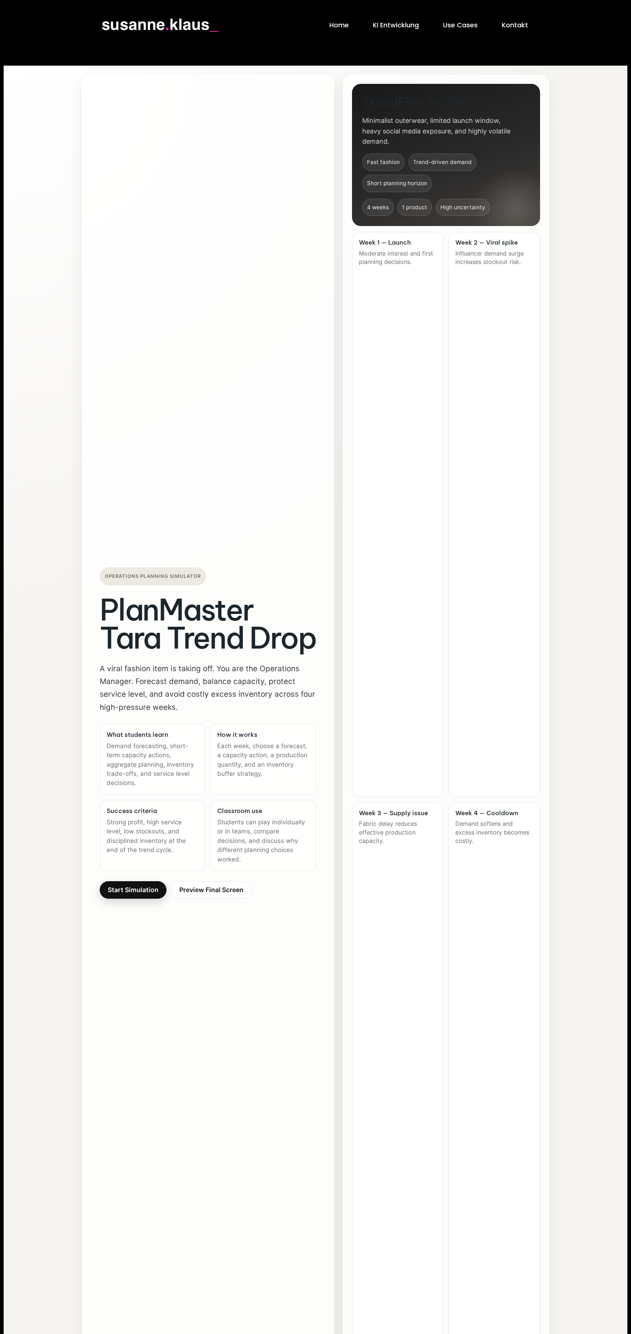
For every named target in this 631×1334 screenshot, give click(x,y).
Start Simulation (133, 890)
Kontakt (515, 25)
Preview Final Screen (211, 890)
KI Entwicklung (396, 25)
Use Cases (460, 25)
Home (339, 25)
